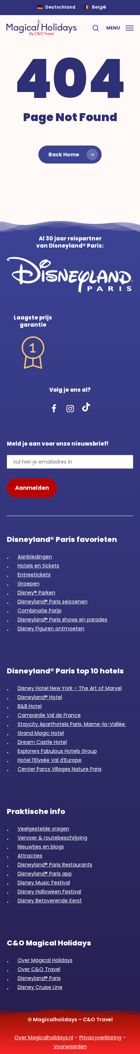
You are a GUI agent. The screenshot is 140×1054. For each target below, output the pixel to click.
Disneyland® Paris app (45, 873)
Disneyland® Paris (39, 978)
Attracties (30, 855)
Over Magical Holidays (45, 960)
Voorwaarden (70, 1046)
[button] (120, 27)
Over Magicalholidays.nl (43, 1037)
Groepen (28, 583)
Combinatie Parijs (39, 610)
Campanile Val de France (49, 715)
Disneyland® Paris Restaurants (55, 864)
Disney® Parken (36, 592)
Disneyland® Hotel (40, 697)
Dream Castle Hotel (42, 742)
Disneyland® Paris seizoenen (53, 601)
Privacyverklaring (100, 1037)
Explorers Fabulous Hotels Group (57, 751)
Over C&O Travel (39, 969)
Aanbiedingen (35, 556)
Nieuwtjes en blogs (41, 846)
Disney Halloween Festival (49, 891)
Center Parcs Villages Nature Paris (60, 769)
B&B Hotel (30, 706)
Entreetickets (34, 574)
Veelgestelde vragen (43, 828)
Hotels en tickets (38, 565)
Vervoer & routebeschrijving (52, 837)
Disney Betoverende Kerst (50, 900)
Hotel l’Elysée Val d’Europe (49, 760)
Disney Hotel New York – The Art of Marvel (70, 688)
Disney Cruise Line (40, 987)
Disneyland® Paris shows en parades (62, 619)
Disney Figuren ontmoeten (51, 628)
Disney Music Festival (44, 882)
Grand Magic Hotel (41, 733)
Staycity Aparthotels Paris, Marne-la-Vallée (72, 724)
